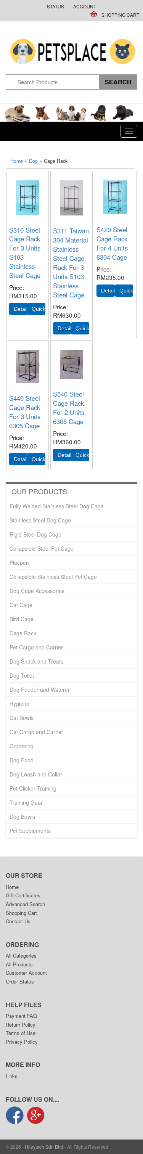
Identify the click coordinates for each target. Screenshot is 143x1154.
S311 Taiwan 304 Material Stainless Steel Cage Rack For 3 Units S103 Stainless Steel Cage (71, 262)
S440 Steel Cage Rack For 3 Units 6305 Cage (24, 412)
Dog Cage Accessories (37, 591)
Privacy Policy (22, 1041)
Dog (33, 161)
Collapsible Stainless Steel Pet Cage (53, 576)
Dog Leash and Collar (36, 774)
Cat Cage (21, 605)
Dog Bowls (22, 816)
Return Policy (20, 1024)
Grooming (22, 746)
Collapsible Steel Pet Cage (42, 548)
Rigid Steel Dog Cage (35, 534)
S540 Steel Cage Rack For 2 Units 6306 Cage (68, 407)
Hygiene (19, 703)
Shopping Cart (120, 14)
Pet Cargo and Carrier (36, 647)
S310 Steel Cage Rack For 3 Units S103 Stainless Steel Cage (24, 252)
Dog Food (22, 760)
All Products (19, 964)
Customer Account (26, 972)
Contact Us (18, 921)
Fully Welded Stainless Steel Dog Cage (57, 506)
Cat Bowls (22, 718)
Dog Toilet (22, 675)
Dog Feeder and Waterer (40, 689)
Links (12, 1076)
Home (16, 161)
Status (55, 6)
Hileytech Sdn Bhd (44, 1146)
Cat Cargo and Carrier (36, 732)
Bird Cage (22, 619)
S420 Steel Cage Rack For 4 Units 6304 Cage (112, 243)
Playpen (19, 562)
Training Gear (26, 802)
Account (84, 6)
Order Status (20, 981)
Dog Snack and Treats (36, 661)
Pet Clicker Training (33, 788)
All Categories (21, 955)
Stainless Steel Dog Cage (40, 520)
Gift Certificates (23, 895)
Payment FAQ (21, 1015)
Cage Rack (23, 633)
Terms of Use (20, 1033)
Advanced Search (25, 904)
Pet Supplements (30, 830)
